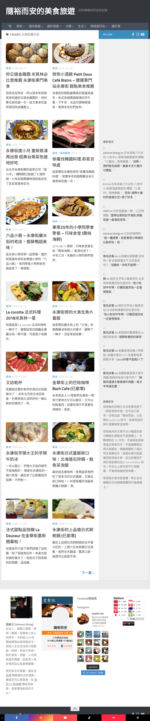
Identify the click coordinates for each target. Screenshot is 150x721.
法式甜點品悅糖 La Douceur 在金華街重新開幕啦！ (26, 535)
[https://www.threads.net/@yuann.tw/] (138, 717)
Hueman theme (52, 714)
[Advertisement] (125, 87)
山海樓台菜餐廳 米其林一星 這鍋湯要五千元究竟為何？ (123, 261)
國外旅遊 (53, 26)
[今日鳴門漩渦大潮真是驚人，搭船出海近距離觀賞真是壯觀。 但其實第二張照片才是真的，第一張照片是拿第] (88, 634)
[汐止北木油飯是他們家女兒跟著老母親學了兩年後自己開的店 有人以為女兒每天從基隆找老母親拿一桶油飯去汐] (97, 658)
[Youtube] (142, 34)
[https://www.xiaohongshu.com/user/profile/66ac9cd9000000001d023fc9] (114, 717)
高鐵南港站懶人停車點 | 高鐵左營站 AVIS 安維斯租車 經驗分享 (123, 355)
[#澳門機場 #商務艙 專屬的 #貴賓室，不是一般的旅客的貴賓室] (88, 650)
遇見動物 (65, 153)
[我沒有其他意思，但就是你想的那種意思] (80, 634)
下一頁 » (88, 573)
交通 (68, 26)
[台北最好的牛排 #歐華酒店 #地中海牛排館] (97, 650)
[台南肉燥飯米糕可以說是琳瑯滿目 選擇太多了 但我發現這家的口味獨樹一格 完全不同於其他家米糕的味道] (88, 658)
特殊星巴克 (97, 26)
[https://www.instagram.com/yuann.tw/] (41, 717)
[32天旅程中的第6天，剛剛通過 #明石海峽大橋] (97, 634)
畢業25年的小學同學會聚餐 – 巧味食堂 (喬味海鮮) (73, 233)
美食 (19, 26)
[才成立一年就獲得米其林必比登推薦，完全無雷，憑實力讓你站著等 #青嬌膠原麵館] (80, 642)
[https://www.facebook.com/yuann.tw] (17, 717)
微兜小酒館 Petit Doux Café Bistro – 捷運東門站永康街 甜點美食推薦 (73, 80)
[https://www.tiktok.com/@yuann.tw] (89, 717)
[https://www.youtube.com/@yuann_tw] (65, 717)
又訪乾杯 (14, 382)
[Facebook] (133, 34)
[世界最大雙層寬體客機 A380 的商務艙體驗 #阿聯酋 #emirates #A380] (97, 642)
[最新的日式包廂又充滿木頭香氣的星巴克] (88, 642)
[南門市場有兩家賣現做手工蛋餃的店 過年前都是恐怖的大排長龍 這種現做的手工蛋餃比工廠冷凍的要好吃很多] (105, 650)
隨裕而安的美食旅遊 (40, 11)
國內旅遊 (35, 26)
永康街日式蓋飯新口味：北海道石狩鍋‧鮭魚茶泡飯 (72, 459)
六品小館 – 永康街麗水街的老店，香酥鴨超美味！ (26, 241)
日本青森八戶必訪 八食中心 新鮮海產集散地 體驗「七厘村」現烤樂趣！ (123, 157)
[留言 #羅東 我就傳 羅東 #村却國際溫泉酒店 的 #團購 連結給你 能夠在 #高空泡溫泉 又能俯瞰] (80, 658)
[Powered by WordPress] (20, 714)
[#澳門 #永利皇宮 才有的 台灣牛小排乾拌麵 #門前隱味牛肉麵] (105, 642)
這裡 (8, 675)
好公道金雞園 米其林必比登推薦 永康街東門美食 (27, 80)
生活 (81, 26)
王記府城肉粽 (132, 233)
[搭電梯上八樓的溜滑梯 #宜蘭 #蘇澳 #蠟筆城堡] (80, 650)
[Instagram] (137, 34)
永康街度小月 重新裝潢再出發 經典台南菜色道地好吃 (27, 156)
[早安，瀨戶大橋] (105, 634)
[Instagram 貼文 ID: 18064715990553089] (105, 658)
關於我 (116, 26)
